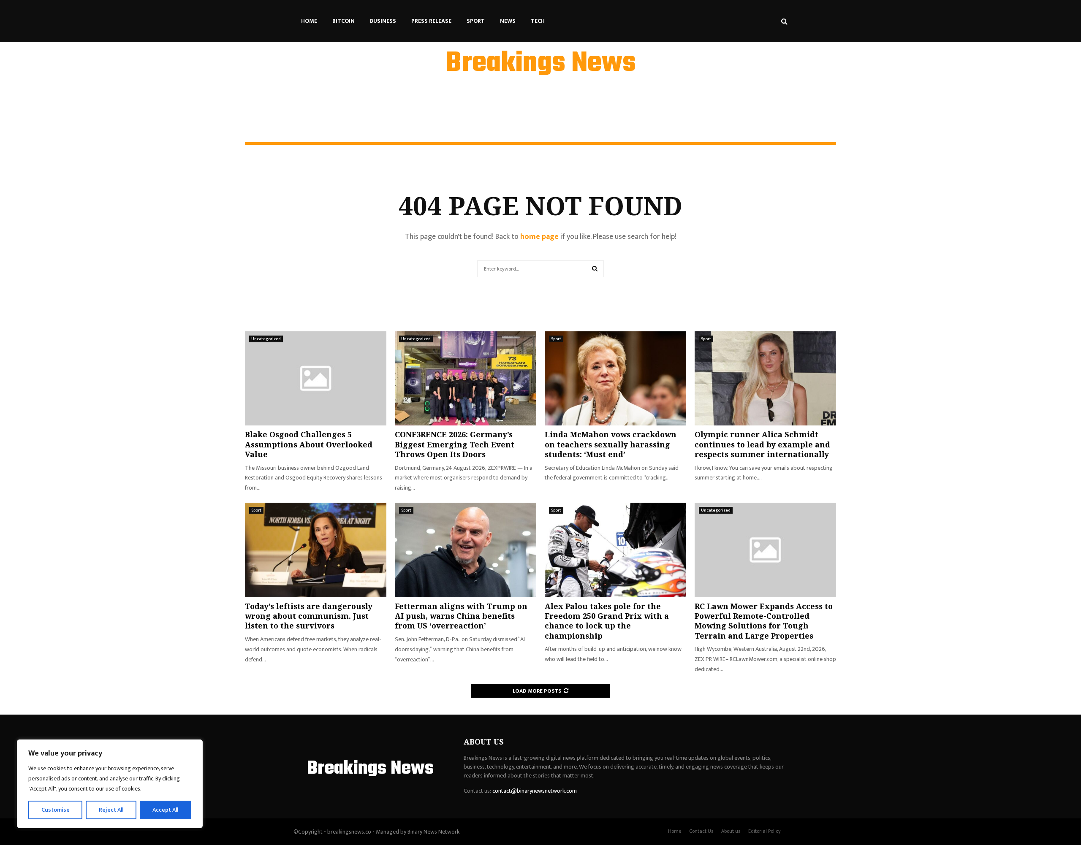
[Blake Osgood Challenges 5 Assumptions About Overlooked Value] (315, 378)
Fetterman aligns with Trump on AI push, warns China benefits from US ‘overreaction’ (461, 616)
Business (383, 21)
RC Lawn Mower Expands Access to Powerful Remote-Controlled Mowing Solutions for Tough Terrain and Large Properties (764, 621)
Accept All (165, 810)
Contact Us (701, 831)
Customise (55, 810)
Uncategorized (266, 339)
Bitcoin (343, 21)
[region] (110, 783)
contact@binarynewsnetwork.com (534, 791)
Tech (538, 21)
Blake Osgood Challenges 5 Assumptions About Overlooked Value (308, 444)
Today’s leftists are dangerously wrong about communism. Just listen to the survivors (308, 616)
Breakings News (540, 64)
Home (309, 21)
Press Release (431, 21)
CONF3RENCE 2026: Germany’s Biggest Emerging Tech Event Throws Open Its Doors (454, 444)
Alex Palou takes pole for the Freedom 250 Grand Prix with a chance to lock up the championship (607, 621)
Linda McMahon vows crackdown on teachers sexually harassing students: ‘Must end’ (610, 444)
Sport (476, 21)
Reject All (111, 810)
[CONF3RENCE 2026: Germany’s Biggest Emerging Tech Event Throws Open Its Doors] (465, 378)
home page (539, 236)
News (508, 21)
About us (730, 831)
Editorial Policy (764, 831)
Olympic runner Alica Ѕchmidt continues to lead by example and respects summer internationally (762, 444)
